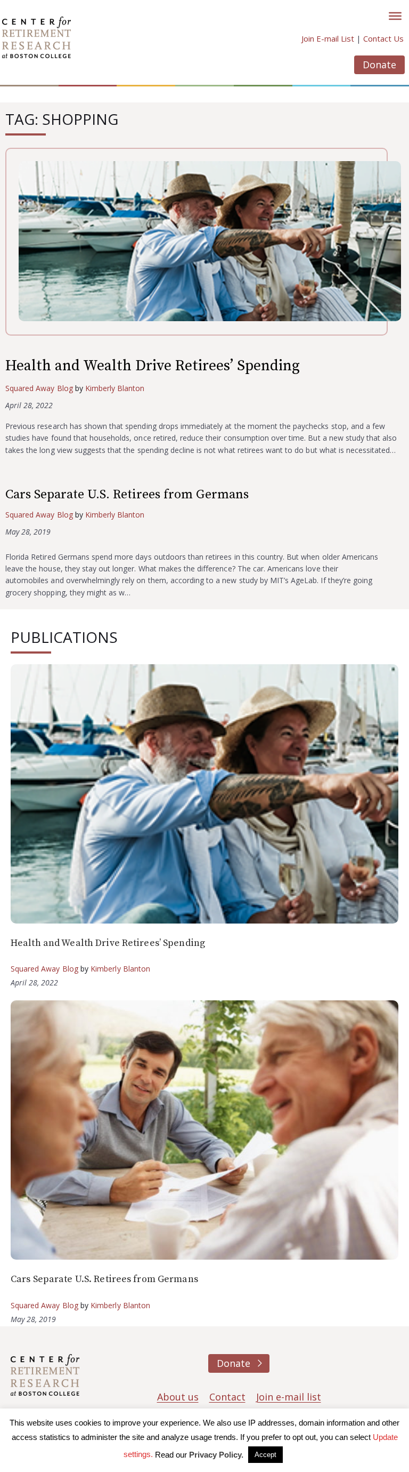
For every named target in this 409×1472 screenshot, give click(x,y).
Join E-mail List (327, 38)
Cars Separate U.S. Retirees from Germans (127, 495)
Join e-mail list (288, 1396)
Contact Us (383, 38)
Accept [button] (265, 1455)
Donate (379, 64)
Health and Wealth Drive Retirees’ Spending (152, 365)
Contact (227, 1396)
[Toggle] (395, 16)
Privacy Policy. (216, 1454)
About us (178, 1396)
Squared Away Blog (39, 388)
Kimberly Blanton (115, 388)
